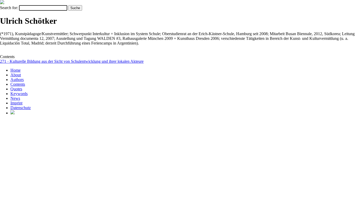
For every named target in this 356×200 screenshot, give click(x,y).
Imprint (16, 103)
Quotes (16, 89)
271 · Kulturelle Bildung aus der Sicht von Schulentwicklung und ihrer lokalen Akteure (72, 61)
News (15, 98)
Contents (17, 84)
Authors (17, 79)
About (15, 75)
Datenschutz (20, 107)
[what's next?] (2, 3)
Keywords (19, 93)
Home (15, 70)
